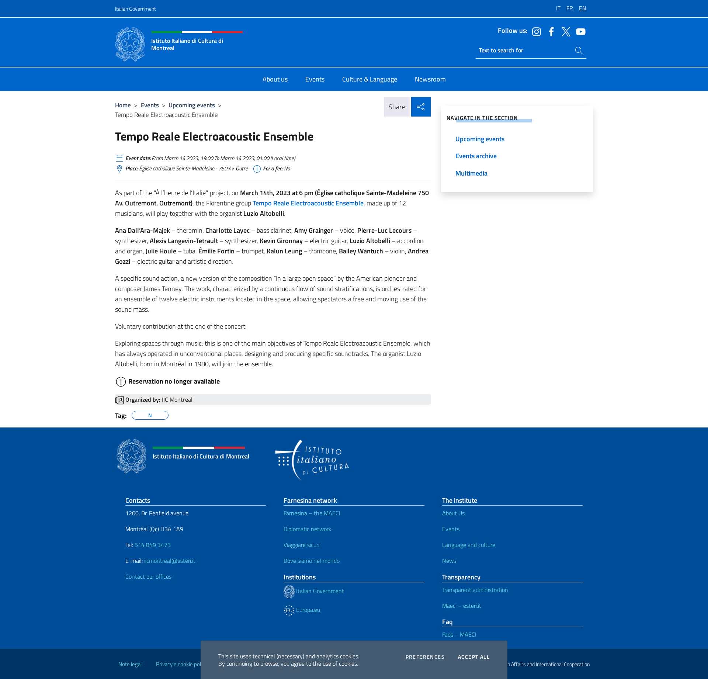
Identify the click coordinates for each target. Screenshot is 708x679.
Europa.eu (307, 609)
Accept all (474, 656)
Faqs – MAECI (459, 634)
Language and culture (468, 544)
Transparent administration (475, 589)
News (449, 560)
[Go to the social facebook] (549, 31)
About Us (453, 513)
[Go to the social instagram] (534, 31)
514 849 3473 (153, 544)
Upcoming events (192, 105)
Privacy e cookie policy (181, 664)
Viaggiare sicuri (301, 544)
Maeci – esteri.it (461, 605)
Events (150, 105)
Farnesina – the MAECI (312, 513)
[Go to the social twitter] (564, 31)
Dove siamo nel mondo (312, 560)
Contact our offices (148, 576)
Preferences (425, 656)
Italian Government (135, 9)
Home (123, 105)
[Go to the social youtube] (579, 31)
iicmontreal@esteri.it (169, 560)
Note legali (130, 664)
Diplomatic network (308, 528)
